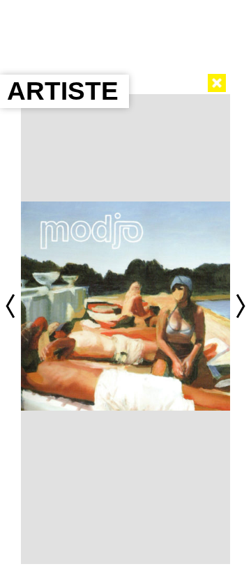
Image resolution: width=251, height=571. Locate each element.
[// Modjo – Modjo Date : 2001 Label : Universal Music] (125, 306)
